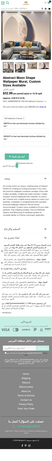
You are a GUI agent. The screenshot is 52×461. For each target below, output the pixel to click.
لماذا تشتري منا (11, 237)
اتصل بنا (28, 282)
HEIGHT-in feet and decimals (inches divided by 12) (24, 137)
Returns (26, 382)
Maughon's (22, 440)
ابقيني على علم (42, 348)
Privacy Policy (26, 404)
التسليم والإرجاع (12, 228)
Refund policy (26, 386)
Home (26, 373)
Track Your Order (26, 408)
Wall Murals (21, 8)
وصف (7, 178)
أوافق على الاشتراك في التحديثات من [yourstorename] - (26, 354)
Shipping (26, 378)
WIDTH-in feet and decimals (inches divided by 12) (24, 124)
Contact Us (26, 399)
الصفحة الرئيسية (7, 8)
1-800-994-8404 (28, 426)
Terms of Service (26, 395)
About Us (26, 391)
